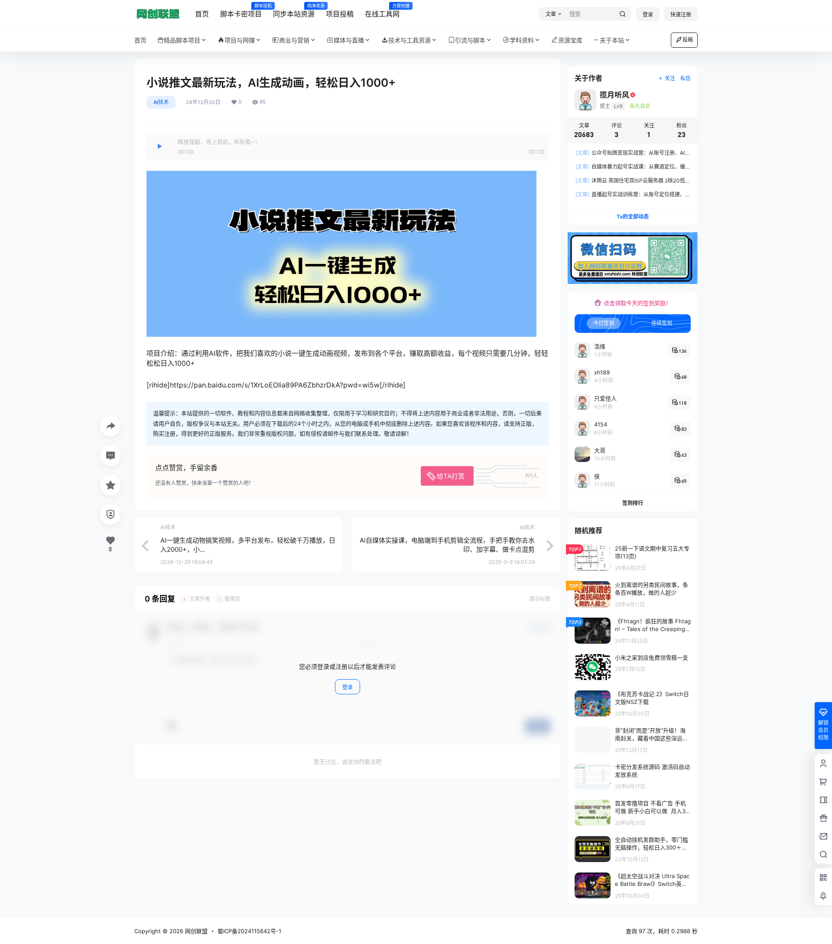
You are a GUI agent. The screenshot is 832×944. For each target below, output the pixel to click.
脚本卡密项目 (241, 11)
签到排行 (632, 503)
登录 (648, 14)
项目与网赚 (239, 40)
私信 (685, 78)
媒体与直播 (349, 40)
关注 (670, 78)
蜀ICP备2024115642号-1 (249, 931)
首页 (202, 14)
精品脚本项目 (182, 40)
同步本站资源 (294, 11)
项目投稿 (340, 14)
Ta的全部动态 (633, 216)
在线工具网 (382, 11)
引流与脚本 (470, 40)
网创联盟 (195, 931)
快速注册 (680, 14)
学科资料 (522, 40)
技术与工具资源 (409, 40)
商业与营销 (294, 40)
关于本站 (612, 40)
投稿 (687, 39)
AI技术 (161, 102)
